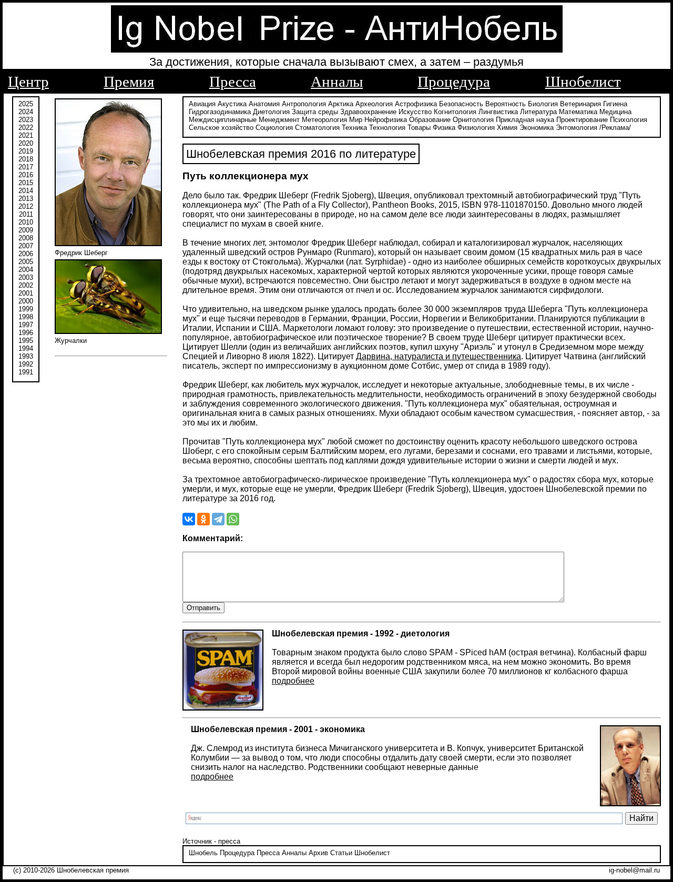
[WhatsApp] (233, 519)
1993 (25, 356)
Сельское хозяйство (221, 127)
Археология (374, 104)
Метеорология (324, 120)
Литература (538, 112)
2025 (25, 104)
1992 (25, 364)
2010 (25, 222)
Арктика (340, 104)
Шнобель (203, 853)
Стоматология (317, 127)
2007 (25, 246)
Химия (507, 127)
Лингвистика (498, 112)
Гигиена (615, 104)
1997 (25, 325)
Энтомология (576, 127)
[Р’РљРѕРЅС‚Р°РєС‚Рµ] (188, 519)
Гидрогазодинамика (220, 112)
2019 (25, 151)
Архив (318, 853)
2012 (25, 206)
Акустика (232, 104)
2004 (25, 269)
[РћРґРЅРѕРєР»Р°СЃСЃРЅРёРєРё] (203, 519)
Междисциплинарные (223, 120)
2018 (25, 159)
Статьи (341, 853)
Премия (129, 81)
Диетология (271, 112)
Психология (628, 120)
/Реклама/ (615, 127)
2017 (25, 167)
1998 (25, 317)
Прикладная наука (525, 120)
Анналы (337, 81)
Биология (543, 104)
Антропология (304, 104)
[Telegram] (218, 519)
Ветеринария (580, 104)
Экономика (536, 127)
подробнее (293, 680)
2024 (25, 112)
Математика (578, 112)
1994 (25, 348)
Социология (274, 127)
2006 (25, 254)
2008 (25, 238)
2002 (25, 285)
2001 (25, 293)
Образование (430, 120)
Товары (419, 127)
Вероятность (505, 104)
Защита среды (315, 112)
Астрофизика (416, 104)
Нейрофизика (385, 120)
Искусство (415, 112)
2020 (25, 143)
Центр (28, 81)
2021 (25, 135)
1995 (25, 340)
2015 (25, 183)
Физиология (476, 127)
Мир (355, 120)
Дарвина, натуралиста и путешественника (438, 356)
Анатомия (264, 104)
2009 (25, 230)
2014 (25, 191)
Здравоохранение (368, 112)
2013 (25, 198)
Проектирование (582, 120)
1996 (25, 333)
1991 (25, 372)
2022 (25, 127)
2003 (25, 277)
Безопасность (461, 104)
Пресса (232, 81)
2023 (25, 120)
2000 (25, 301)
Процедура (453, 81)
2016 (25, 175)
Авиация (202, 104)
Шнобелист (583, 81)
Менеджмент (279, 120)
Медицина (615, 112)
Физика (444, 127)
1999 (25, 309)
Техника (354, 127)
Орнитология (473, 120)
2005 (25, 262)
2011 (26, 214)
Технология (387, 127)
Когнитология (455, 112)
